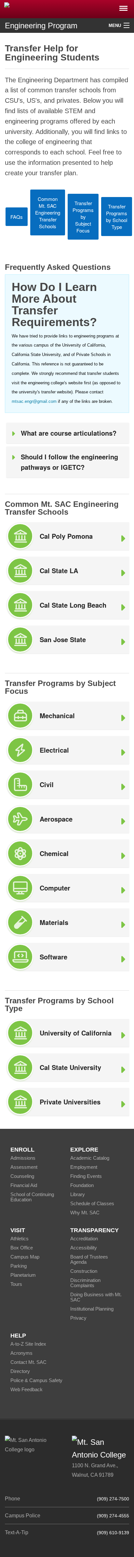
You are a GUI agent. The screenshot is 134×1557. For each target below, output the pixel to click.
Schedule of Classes (92, 1203)
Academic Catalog (89, 1158)
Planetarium (23, 1275)
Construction (83, 1271)
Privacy (78, 1318)
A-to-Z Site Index (28, 1344)
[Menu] (123, 6)
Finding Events (86, 1176)
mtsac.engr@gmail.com (34, 401)
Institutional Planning (92, 1309)
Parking (18, 1266)
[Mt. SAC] (67, 8)
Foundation (82, 1185)
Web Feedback (26, 1389)
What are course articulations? (68, 433)
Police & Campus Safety (36, 1380)
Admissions (22, 1158)
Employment (83, 1167)
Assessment (23, 1167)
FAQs (16, 216)
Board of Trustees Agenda (89, 1259)
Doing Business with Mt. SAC (96, 1297)
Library (77, 1194)
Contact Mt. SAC (28, 1362)
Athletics (19, 1238)
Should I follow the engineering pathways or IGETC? (69, 462)
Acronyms (21, 1353)
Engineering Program (41, 25)
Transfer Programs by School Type (116, 216)
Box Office (21, 1247)
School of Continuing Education (32, 1197)
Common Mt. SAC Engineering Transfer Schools (47, 212)
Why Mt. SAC (85, 1212)
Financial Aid (23, 1185)
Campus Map (24, 1257)
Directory (20, 1371)
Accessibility (83, 1247)
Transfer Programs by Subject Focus (83, 217)
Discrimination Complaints (85, 1282)
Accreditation (84, 1238)
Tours (16, 1284)
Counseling (22, 1176)
